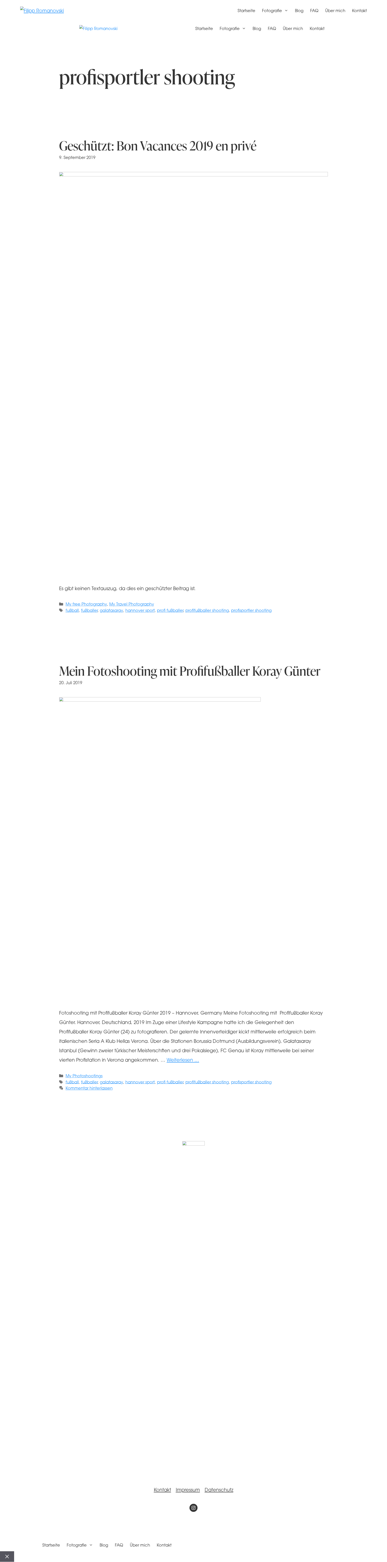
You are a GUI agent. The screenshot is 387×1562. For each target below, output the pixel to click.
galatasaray (111, 611)
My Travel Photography (131, 604)
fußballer (89, 611)
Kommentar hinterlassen (89, 1089)
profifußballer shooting (207, 611)
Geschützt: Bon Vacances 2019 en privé (157, 145)
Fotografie (272, 11)
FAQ (314, 11)
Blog (299, 11)
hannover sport (140, 611)
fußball (72, 611)
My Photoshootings (84, 1076)
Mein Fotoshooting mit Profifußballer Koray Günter (189, 670)
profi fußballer (170, 611)
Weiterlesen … (183, 1060)
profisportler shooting (251, 611)
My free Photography (86, 604)
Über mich (335, 11)
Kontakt (359, 11)
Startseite (246, 11)
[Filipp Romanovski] (98, 29)
